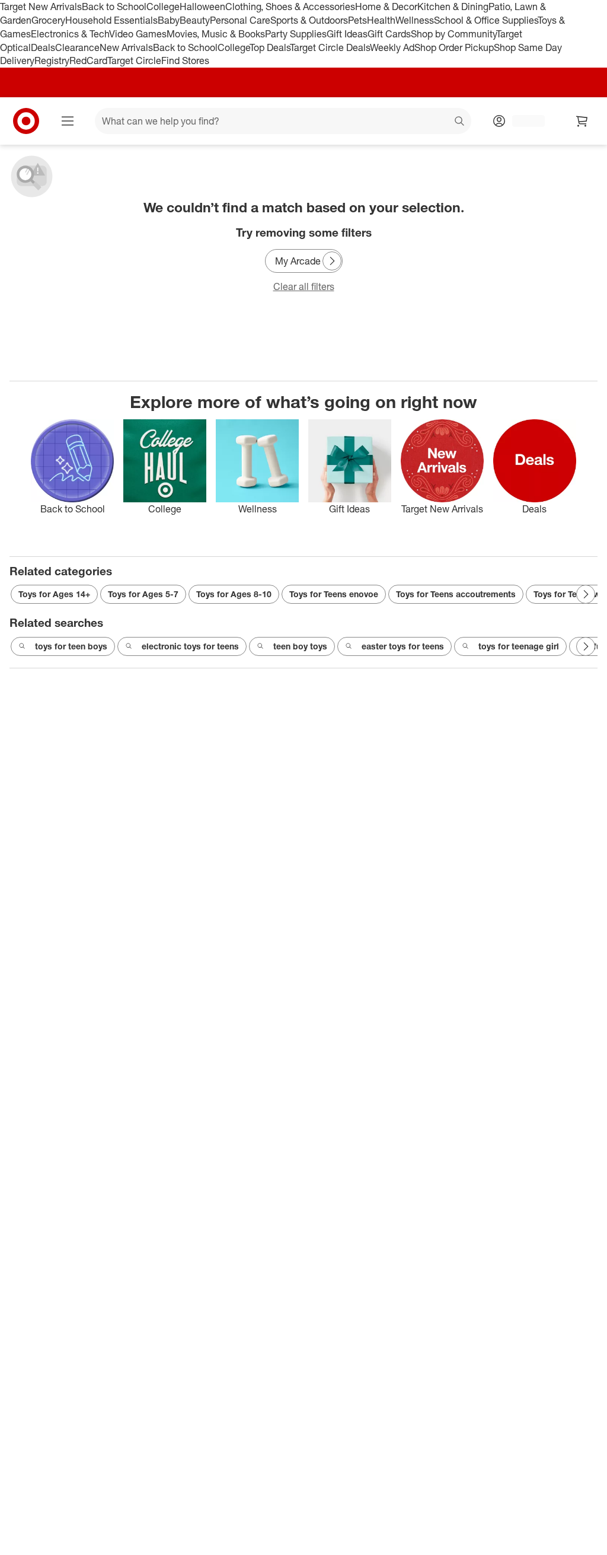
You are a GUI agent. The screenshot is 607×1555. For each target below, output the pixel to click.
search (460, 122)
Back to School (114, 6)
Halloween (202, 6)
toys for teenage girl (518, 646)
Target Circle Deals (330, 47)
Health (381, 20)
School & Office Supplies (486, 20)
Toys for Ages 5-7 (143, 594)
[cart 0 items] (582, 121)
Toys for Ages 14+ (54, 594)
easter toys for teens (403, 646)
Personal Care (240, 20)
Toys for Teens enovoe (333, 594)
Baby (169, 20)
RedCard (88, 60)
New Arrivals (126, 47)
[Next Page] (331, 260)
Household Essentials (111, 20)
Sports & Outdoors (309, 20)
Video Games (138, 34)
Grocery (48, 20)
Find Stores (185, 60)
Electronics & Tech (70, 34)
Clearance (77, 47)
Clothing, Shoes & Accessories (290, 6)
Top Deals (270, 47)
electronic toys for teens (190, 646)
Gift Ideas (347, 34)
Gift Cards (389, 34)
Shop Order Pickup (454, 47)
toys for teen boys (71, 646)
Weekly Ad (392, 47)
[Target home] (26, 121)
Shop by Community (453, 34)
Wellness (414, 20)
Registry (51, 60)
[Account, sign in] (522, 121)
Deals (43, 47)
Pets (357, 20)
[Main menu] (68, 121)
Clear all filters (303, 286)
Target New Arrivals (41, 6)
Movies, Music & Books (216, 34)
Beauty (195, 20)
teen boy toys (300, 646)
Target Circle (134, 60)
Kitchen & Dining (452, 6)
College (163, 6)
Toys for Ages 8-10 (233, 594)
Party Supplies (296, 34)
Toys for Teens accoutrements (456, 594)
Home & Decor (386, 6)
